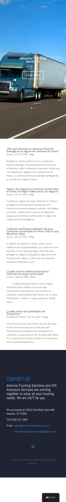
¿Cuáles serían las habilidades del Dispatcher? (26, 313)
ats (11, 154)
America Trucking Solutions (33, 60)
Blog (31, 154)
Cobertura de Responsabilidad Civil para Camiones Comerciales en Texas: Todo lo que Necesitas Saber (33, 231)
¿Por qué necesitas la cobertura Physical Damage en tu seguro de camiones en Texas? (33, 150)
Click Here (33, 75)
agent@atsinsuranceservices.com (32, 425)
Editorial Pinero (17, 316)
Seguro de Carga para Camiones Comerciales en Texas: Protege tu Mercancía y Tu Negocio (33, 190)
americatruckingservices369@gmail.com (35, 431)
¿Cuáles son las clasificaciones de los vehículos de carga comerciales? (28, 273)
